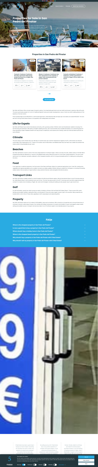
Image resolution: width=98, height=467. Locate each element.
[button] (49, 225)
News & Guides (59, 6)
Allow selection (86, 460)
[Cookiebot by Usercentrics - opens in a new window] (10, 465)
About (51, 6)
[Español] (53, 1)
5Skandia (68, 6)
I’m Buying (44, 6)
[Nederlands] (43, 1)
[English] (45, 1)
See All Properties (49, 99)
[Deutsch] (49, 1)
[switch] (34, 465)
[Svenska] (55, 1)
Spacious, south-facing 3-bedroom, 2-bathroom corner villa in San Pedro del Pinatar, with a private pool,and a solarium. (49, 76)
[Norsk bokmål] (51, 1)
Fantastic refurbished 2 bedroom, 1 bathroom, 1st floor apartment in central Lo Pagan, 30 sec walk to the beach (24, 76)
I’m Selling (37, 6)
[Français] (47, 1)
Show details (61, 464)
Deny (86, 463)
